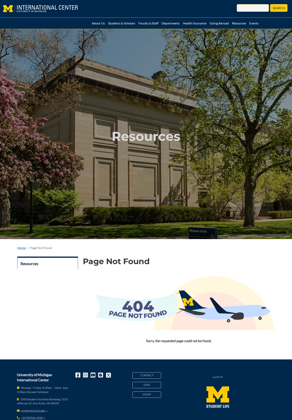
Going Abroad (219, 23)
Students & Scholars (121, 23)
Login (147, 394)
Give (147, 384)
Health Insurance (194, 23)
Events (254, 23)
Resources (239, 23)
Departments (170, 23)
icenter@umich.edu (33, 410)
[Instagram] (86, 375)
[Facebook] (78, 375)
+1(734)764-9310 (32, 417)
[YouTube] (93, 375)
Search (279, 8)
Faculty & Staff (148, 23)
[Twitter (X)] (108, 375)
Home (21, 248)
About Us (98, 23)
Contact (147, 375)
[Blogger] (101, 375)
